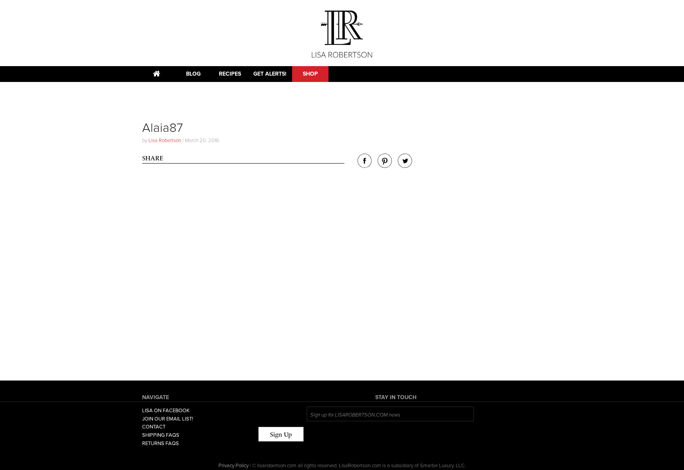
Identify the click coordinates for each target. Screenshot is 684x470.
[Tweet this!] (405, 165)
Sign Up (281, 434)
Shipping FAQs (160, 435)
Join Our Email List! (167, 419)
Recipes (230, 73)
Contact (153, 427)
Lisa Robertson (164, 140)
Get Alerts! (270, 73)
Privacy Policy (233, 465)
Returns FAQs (160, 443)
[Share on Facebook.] (364, 165)
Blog (193, 73)
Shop (310, 73)
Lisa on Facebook (166, 410)
